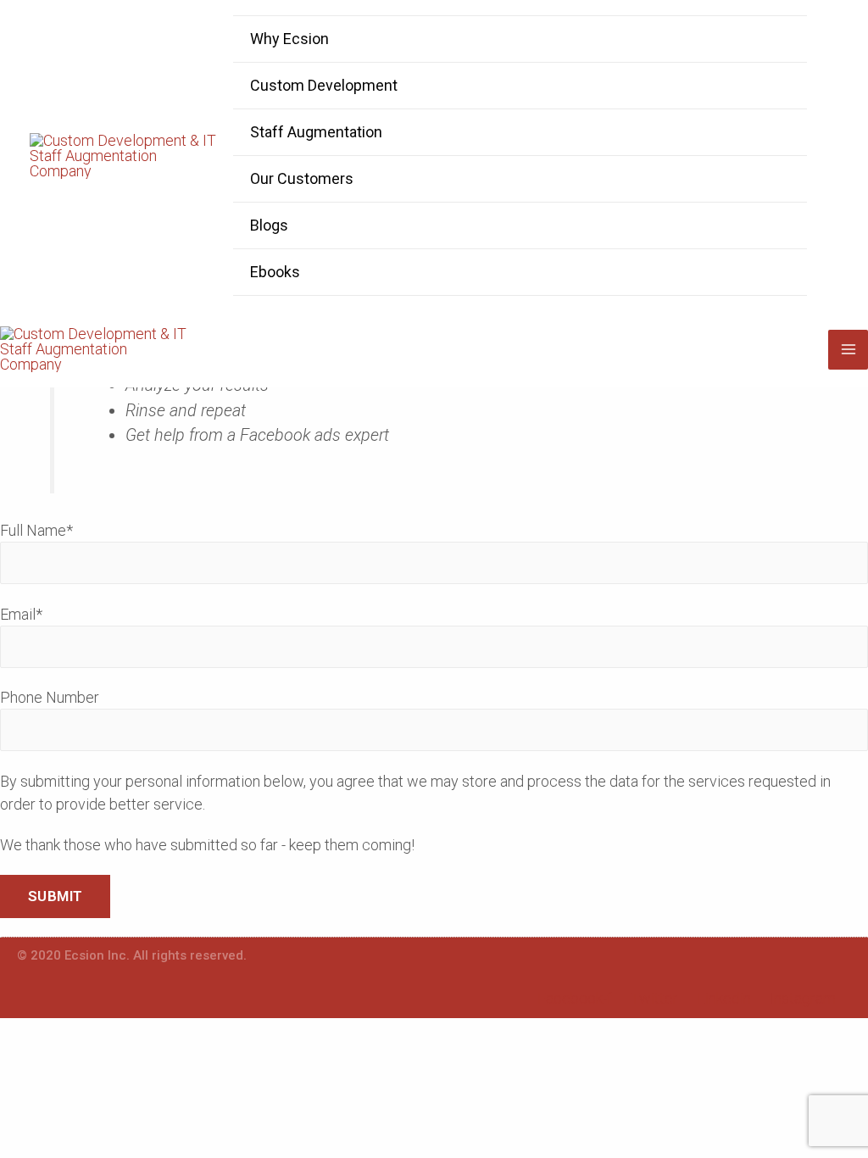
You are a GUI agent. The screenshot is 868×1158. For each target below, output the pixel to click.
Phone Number (49, 697)
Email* (21, 614)
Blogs (269, 225)
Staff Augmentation (316, 132)
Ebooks (275, 272)
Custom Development (324, 85)
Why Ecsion (289, 38)
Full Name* (36, 530)
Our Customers (301, 178)
